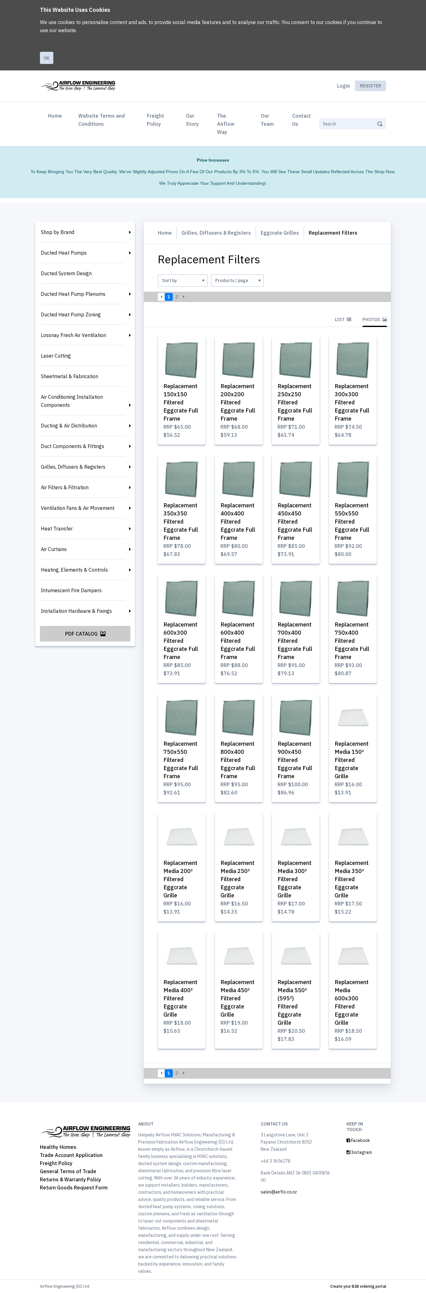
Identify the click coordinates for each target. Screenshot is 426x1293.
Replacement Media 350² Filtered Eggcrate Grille (352, 879)
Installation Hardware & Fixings (76, 611)
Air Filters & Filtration (65, 487)
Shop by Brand (57, 232)
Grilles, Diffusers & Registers (73, 467)
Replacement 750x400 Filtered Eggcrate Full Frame (352, 641)
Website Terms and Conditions (101, 120)
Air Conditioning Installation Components (72, 401)
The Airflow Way (226, 124)
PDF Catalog (82, 634)
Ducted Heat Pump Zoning (71, 314)
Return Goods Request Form (74, 1187)
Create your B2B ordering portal (358, 1286)
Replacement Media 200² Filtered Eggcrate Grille (180, 879)
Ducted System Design (66, 273)
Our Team (267, 120)
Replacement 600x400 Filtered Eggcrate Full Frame (237, 641)
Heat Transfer (57, 528)
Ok (47, 58)
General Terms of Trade (68, 1171)
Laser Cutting (56, 356)
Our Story (192, 120)
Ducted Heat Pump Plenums (73, 294)
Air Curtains (54, 549)
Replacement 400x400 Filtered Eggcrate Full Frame (237, 521)
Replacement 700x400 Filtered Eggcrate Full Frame (295, 641)
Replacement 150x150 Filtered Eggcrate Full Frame (180, 402)
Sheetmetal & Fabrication (69, 376)
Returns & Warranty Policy (70, 1179)
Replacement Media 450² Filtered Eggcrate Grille (237, 998)
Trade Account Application (71, 1155)
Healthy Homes (58, 1147)
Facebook (360, 1140)
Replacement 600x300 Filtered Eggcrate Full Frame (180, 641)
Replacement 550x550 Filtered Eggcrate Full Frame (352, 521)
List (340, 319)
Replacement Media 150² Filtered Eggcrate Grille (352, 760)
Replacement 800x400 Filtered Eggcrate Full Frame (237, 760)
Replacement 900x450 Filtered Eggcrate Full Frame (295, 760)
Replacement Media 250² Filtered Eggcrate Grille (237, 879)
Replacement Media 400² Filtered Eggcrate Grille (180, 998)
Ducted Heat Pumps (64, 253)
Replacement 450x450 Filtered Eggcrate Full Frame (295, 521)
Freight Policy (155, 120)
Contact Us (301, 120)
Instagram (361, 1152)
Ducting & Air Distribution (69, 425)
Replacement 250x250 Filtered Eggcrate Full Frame (295, 402)
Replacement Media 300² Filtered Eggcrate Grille (295, 879)
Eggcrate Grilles (280, 233)
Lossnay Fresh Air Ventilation (73, 335)
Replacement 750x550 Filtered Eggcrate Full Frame (180, 760)
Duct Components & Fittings (72, 446)
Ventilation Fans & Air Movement (77, 508)
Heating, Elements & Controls (74, 570)
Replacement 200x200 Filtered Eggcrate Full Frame (237, 402)
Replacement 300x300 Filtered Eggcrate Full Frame (352, 402)
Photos (371, 319)
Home (56, 115)
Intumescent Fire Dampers (71, 590)
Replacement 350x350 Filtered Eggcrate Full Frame (180, 521)
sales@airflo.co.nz (279, 1192)
